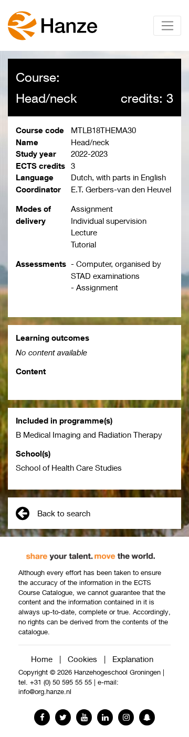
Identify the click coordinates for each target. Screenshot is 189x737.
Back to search (63, 513)
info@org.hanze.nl (44, 692)
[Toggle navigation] (167, 26)
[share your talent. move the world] (90, 552)
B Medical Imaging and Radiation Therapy (89, 434)
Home (41, 659)
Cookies (82, 659)
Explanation (132, 659)
